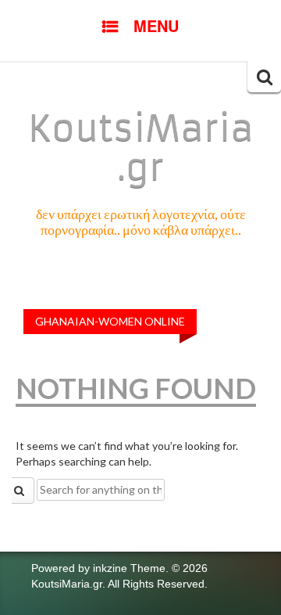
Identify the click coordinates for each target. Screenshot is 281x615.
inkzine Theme (129, 568)
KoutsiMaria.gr (141, 147)
